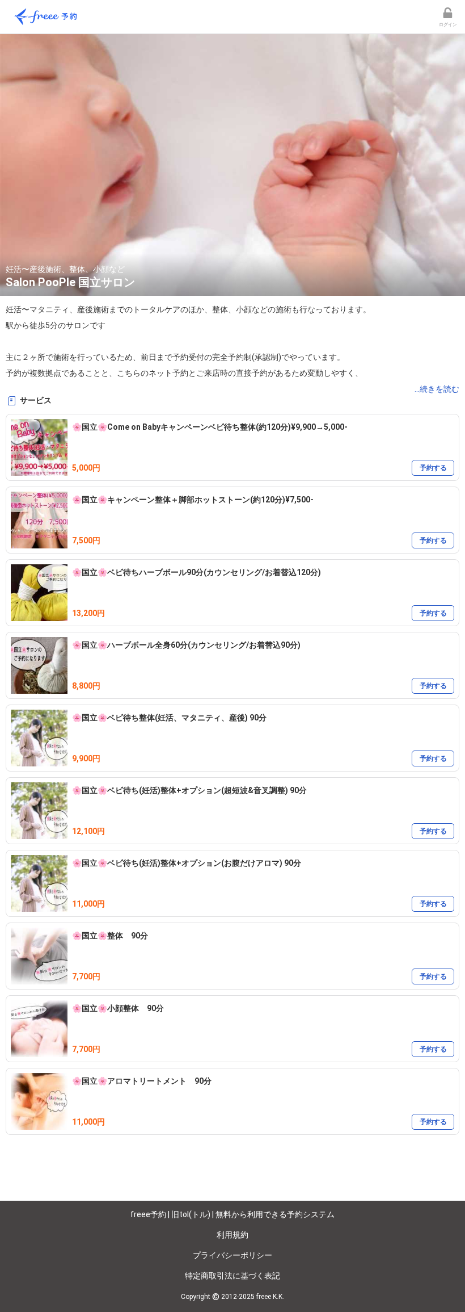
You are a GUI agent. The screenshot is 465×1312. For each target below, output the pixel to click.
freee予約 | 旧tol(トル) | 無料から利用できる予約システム (232, 1214)
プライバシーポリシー (232, 1255)
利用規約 (232, 1234)
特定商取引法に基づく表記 (232, 1275)
